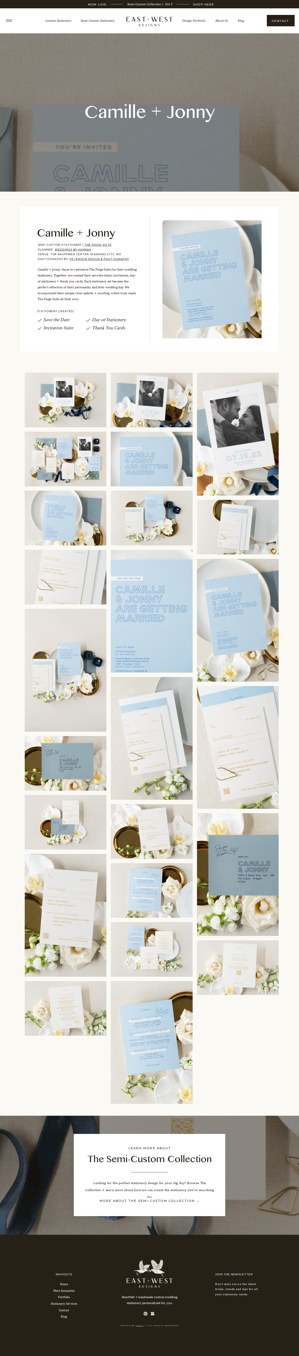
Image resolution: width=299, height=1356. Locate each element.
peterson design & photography (99, 259)
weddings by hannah (73, 249)
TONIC (140, 1325)
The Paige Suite (98, 244)
